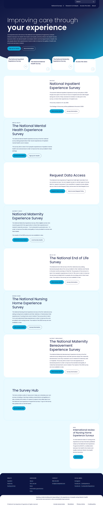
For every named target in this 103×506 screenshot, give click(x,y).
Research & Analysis (72, 5)
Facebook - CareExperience (82, 483)
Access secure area (59, 504)
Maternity (9, 483)
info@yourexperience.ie (58, 483)
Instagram (77, 481)
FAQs (31, 491)
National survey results (20, 240)
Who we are (33, 483)
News (31, 486)
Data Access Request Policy (76, 191)
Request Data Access (57, 191)
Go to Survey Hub (19, 408)
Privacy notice (81, 504)
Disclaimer (71, 504)
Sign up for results (14, 48)
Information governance (36, 488)
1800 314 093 (55, 481)
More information (29, 48)
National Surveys (57, 5)
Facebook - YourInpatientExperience (84, 486)
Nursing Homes (11, 486)
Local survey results (37, 240)
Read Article (78, 457)
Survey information (72, 111)
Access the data (85, 5)
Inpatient (9, 481)
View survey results (56, 111)
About (94, 5)
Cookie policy (92, 504)
